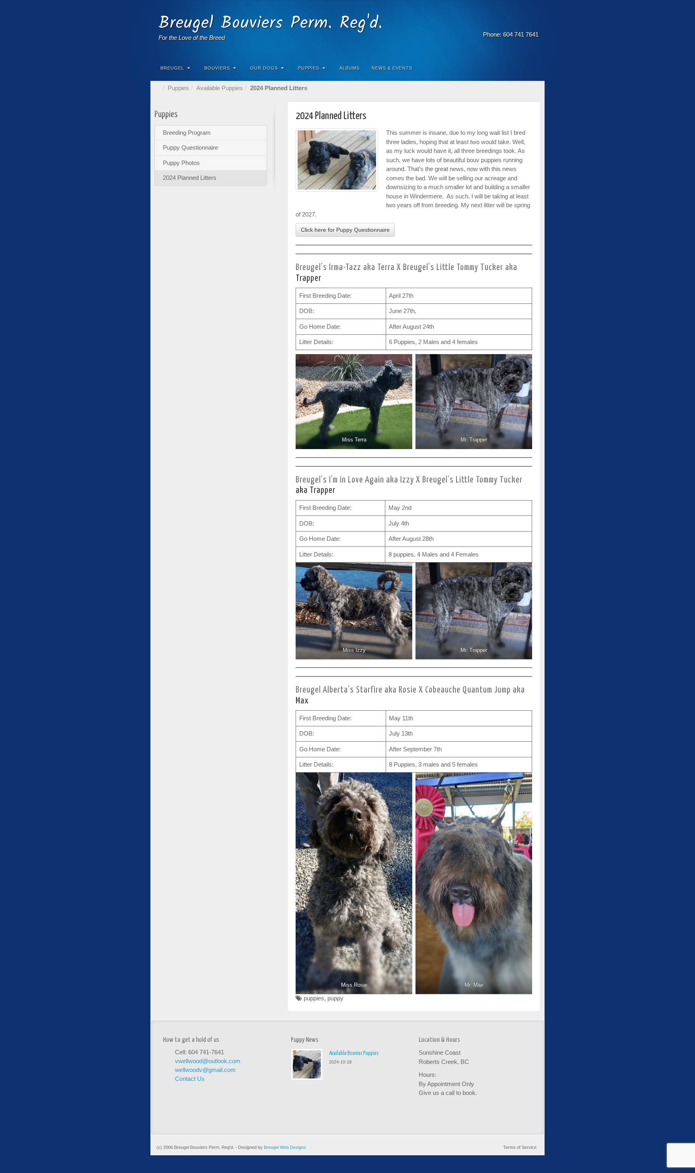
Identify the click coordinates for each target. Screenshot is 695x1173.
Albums (349, 68)
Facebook (511, 23)
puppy (335, 998)
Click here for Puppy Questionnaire (345, 230)
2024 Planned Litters (189, 177)
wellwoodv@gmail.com (205, 1069)
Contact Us (190, 1078)
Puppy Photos (181, 162)
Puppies (308, 68)
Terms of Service (520, 1147)
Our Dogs (264, 68)
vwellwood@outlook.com (208, 1061)
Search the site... (533, 68)
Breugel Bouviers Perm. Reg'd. (270, 23)
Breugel (172, 68)
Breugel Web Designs (285, 1147)
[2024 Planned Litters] (337, 159)
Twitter (533, 23)
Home (158, 88)
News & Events (392, 68)
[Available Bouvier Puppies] (307, 1064)
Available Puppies (219, 88)
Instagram (522, 23)
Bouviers (217, 68)
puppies (314, 998)
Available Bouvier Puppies (354, 1053)
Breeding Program (187, 132)
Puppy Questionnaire (190, 147)
